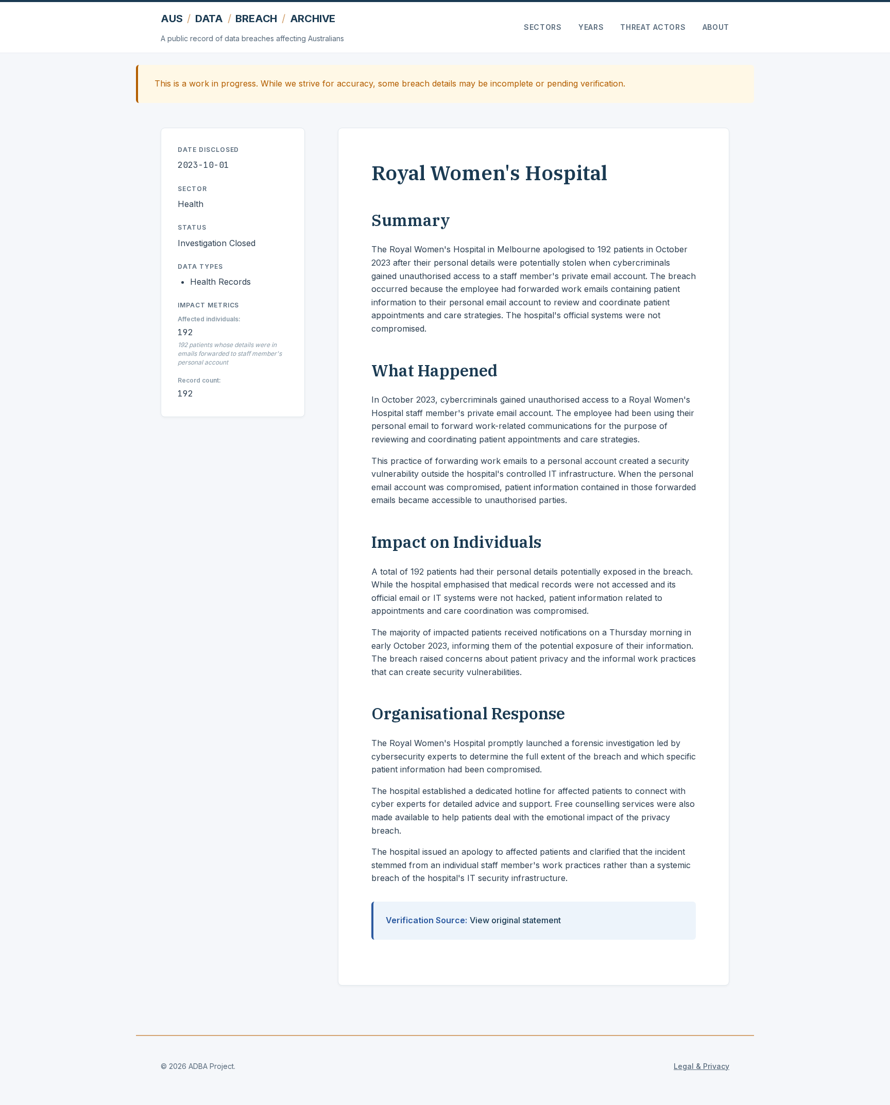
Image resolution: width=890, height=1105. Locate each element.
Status (192, 227)
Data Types (200, 266)
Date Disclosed (208, 149)
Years (591, 27)
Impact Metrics (208, 305)
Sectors (543, 27)
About (716, 27)
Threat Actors (653, 27)
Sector (192, 189)
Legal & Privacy (701, 1066)
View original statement (515, 920)
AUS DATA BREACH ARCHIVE (248, 18)
